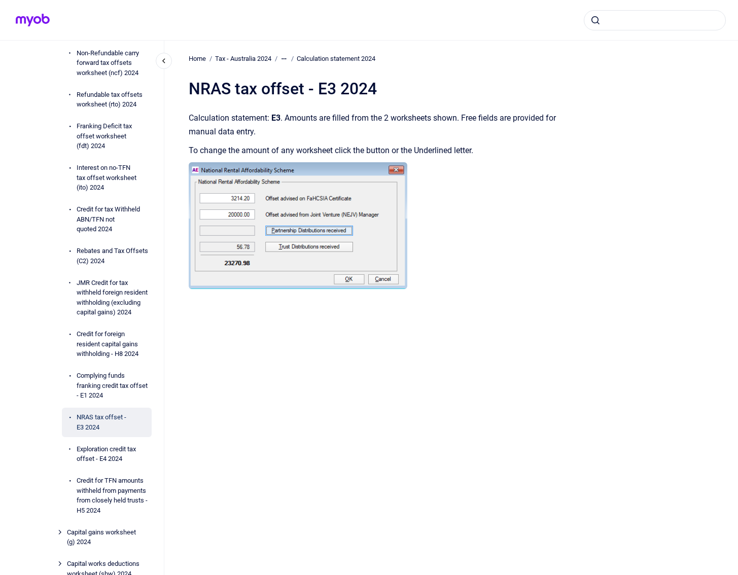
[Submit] (595, 20)
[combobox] (654, 20)
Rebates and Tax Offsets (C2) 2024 (112, 256)
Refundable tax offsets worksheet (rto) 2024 (110, 100)
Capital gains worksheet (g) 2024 (101, 537)
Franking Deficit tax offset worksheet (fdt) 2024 (104, 136)
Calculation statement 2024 (336, 58)
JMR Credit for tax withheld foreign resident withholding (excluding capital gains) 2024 (112, 297)
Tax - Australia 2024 (243, 58)
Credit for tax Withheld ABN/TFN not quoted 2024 (108, 219)
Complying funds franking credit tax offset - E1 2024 (112, 385)
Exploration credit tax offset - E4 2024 (106, 454)
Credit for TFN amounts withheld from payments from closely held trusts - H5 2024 (112, 495)
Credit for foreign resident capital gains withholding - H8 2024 (107, 343)
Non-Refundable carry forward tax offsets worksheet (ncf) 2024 (108, 63)
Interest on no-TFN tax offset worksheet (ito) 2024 (106, 177)
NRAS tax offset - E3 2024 (101, 422)
